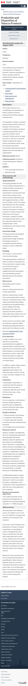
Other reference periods (14, 35)
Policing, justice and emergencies (9, 643)
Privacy (2, 682)
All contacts (4, 605)
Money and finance (5, 652)
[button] (14, 6)
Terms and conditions (6, 680)
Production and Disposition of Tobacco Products (14, 28)
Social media (4, 671)
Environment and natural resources (9, 635)
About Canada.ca (5, 677)
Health (2, 629)
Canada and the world (6, 649)
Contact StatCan (5, 595)
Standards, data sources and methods (13, 11)
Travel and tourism (5, 621)
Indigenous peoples (6, 657)
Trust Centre (4, 598)
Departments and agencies (7, 608)
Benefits (3, 626)
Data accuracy (10, 101)
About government (5, 611)
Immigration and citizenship (8, 618)
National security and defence (8, 638)
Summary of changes (14, 32)
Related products (14, 38)
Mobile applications (6, 674)
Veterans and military (6, 660)
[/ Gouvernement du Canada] (10, 2)
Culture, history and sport (7, 640)
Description (9, 93)
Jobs (2, 615)
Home (2, 9)
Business (3, 624)
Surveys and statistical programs (12, 14)
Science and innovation (6, 654)
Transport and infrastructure (8, 646)
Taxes (2, 632)
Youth (2, 663)
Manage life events (5, 666)
